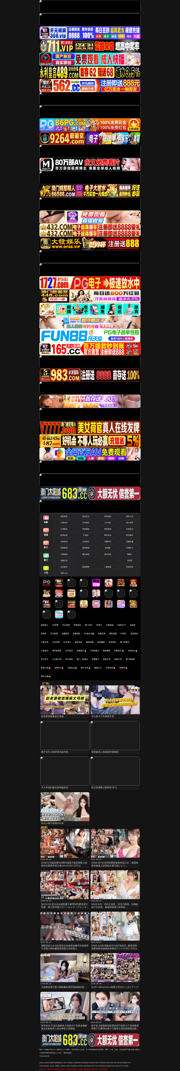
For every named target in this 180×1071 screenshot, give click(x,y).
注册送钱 (110, 625)
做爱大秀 (106, 659)
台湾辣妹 (63, 529)
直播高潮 (101, 633)
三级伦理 (63, 522)
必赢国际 (65, 633)
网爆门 (129, 554)
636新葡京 (94, 650)
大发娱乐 (44, 650)
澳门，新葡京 (82, 659)
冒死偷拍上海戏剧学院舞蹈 (104, 751)
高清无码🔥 (111, 667)
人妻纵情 (107, 567)
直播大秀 (118, 659)
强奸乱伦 (85, 516)
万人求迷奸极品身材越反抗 (54, 787)
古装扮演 (63, 541)
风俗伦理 (129, 567)
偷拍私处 (78, 642)
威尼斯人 (44, 625)
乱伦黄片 (67, 642)
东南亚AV (129, 529)
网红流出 (107, 535)
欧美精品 (107, 516)
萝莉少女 (129, 516)
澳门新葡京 (124, 642)
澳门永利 (88, 625)
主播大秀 (44, 642)
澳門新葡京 (57, 650)
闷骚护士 (129, 548)
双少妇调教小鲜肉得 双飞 (104, 787)
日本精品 (85, 522)
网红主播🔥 (46, 676)
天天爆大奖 (57, 659)
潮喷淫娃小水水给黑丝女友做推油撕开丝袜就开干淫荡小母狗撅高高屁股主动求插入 (65, 947)
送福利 (132, 625)
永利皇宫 (69, 650)
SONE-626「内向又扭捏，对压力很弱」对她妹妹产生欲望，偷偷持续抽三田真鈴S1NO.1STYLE (114, 907)
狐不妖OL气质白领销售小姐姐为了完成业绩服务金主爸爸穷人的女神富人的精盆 (64, 1027)
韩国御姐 (85, 529)
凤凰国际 (77, 633)
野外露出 (129, 535)
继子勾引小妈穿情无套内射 (54, 751)
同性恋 (129, 560)
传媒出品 (63, 560)
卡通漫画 (63, 554)
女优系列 (85, 541)
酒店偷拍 (134, 633)
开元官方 (44, 659)
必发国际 (112, 642)
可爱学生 (107, 541)
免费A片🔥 (59, 667)
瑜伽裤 (107, 548)
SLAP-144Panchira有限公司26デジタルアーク (114, 987)
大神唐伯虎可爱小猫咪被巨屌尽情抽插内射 (62, 987)
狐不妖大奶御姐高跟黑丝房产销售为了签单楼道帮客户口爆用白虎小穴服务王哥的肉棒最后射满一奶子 (115, 1028)
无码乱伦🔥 (132, 650)
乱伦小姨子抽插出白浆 (52, 823)
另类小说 (63, 573)
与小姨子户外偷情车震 (102, 716)
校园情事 (85, 567)
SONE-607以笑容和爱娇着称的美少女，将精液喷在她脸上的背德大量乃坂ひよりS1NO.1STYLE (114, 865)
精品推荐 (63, 516)
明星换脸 (85, 548)
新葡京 (44, 633)
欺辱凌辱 (63, 535)
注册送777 (121, 625)
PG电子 (99, 625)
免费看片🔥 (81, 650)
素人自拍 (129, 522)
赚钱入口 (98, 667)
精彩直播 (113, 633)
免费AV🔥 (123, 667)
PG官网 (55, 625)
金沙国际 (69, 659)
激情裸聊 (106, 650)
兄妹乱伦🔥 (72, 667)
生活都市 (63, 567)
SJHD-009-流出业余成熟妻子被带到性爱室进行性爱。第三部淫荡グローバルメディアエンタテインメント (65, 907)
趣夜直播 (90, 642)
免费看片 (95, 659)
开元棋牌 (66, 625)
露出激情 (85, 554)
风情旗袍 (63, 548)
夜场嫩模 (101, 642)
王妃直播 (56, 642)
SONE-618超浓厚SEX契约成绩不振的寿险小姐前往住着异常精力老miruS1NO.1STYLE (64, 864)
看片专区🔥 (86, 667)
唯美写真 (107, 554)
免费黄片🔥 (119, 650)
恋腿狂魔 (129, 541)
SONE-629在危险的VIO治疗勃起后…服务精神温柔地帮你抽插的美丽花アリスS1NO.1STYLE (114, 947)
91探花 (86, 535)
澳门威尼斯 (130, 659)
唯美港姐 (107, 529)
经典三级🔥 (46, 667)
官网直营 (77, 625)
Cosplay (108, 522)
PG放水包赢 (89, 633)
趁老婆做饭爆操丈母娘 (52, 716)
